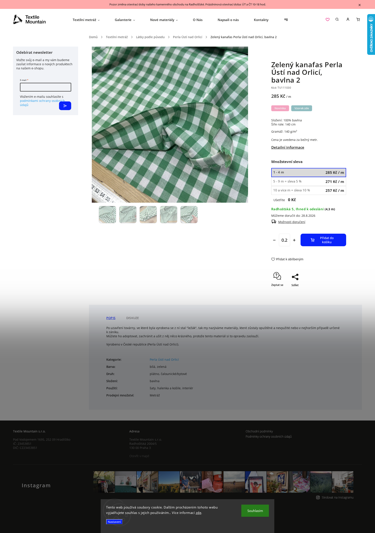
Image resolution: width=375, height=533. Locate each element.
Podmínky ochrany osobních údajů (269, 436)
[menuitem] (90, 20)
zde (198, 512)
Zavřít (332, 293)
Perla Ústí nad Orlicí (164, 359)
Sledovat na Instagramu (338, 497)
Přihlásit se (65, 105)
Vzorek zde (301, 108)
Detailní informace (287, 147)
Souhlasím (255, 511)
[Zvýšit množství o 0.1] (294, 240)
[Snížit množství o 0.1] (274, 240)
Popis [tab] (110, 318)
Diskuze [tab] (132, 318)
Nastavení (114, 522)
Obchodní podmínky (259, 431)
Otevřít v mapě (139, 456)
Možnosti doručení (291, 222)
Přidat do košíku (327, 240)
